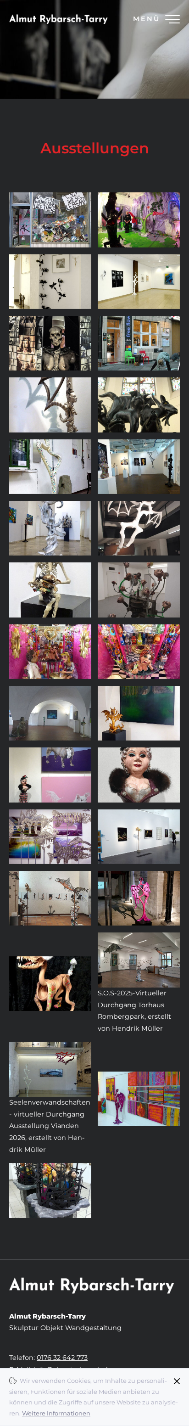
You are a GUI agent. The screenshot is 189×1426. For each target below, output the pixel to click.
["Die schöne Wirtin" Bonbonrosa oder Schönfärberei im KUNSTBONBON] (139, 651)
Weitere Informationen (56, 1413)
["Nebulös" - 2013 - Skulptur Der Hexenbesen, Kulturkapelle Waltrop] (139, 404)
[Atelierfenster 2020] (50, 219)
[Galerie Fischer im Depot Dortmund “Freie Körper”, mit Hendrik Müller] (139, 466)
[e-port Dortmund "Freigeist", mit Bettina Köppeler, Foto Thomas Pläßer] (139, 281)
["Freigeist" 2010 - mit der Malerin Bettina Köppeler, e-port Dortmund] (50, 281)
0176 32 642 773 (62, 1357)
